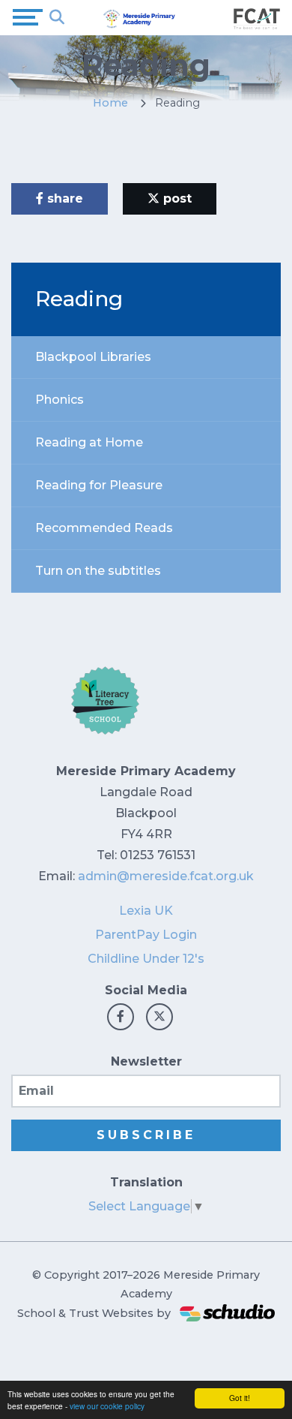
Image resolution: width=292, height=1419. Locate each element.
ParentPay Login (146, 934)
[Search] (56, 17)
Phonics (59, 399)
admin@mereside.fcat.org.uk (166, 876)
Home (110, 103)
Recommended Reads (104, 528)
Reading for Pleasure (98, 485)
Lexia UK (146, 910)
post (175, 198)
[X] (159, 1016)
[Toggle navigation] (27, 17)
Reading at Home (89, 442)
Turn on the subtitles (98, 571)
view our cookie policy (107, 1405)
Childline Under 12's (146, 959)
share (63, 198)
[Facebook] (120, 1016)
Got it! (239, 1397)
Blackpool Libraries (93, 357)
